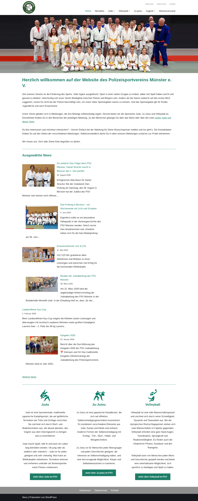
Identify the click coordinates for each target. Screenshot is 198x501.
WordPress (51, 497)
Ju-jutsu (138, 11)
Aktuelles (99, 11)
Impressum (149, 4)
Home (88, 11)
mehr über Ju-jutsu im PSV (99, 473)
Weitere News (29, 377)
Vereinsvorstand (167, 11)
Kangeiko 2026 (67, 335)
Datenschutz (161, 4)
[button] (114, 11)
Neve (24, 497)
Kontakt (172, 4)
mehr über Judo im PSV (45, 477)
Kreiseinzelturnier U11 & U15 (71, 246)
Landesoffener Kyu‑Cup (34, 309)
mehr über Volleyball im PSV (152, 477)
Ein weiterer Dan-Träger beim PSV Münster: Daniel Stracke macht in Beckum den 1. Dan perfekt (74, 167)
